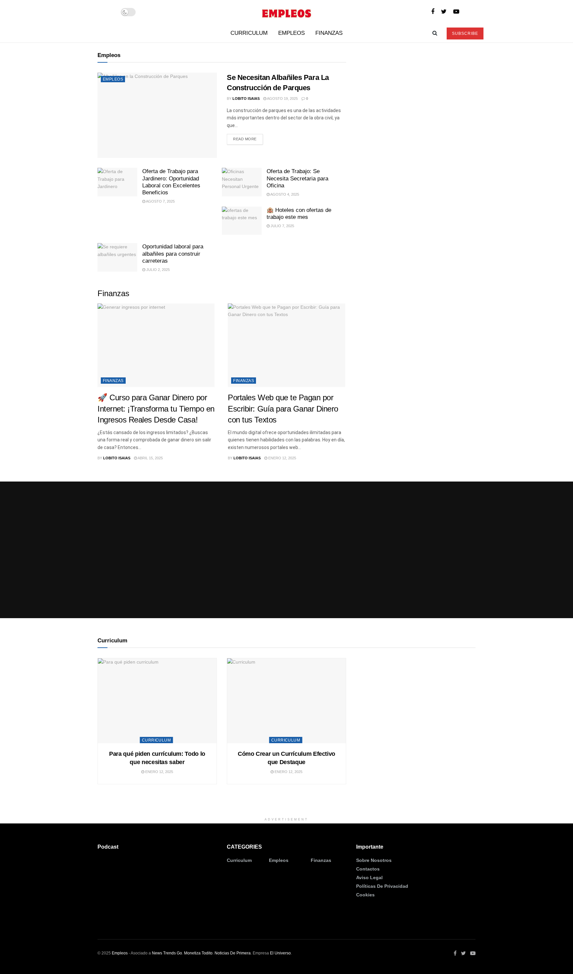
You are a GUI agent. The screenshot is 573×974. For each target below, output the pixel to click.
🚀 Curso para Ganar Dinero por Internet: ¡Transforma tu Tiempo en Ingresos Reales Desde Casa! (156, 408)
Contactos (368, 869)
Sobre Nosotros (374, 860)
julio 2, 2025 (157, 270)
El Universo (280, 953)
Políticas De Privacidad (382, 886)
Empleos (291, 33)
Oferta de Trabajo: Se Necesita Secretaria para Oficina (297, 178)
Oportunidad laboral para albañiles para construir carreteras (172, 253)
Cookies (365, 894)
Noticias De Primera (233, 953)
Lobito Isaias (246, 98)
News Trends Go (167, 953)
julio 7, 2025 (282, 226)
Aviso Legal (369, 877)
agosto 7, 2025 (160, 201)
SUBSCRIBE (465, 33)
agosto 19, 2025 (282, 98)
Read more (245, 139)
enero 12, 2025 (281, 458)
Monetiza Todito (198, 953)
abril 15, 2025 (150, 458)
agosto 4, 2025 (284, 194)
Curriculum (249, 33)
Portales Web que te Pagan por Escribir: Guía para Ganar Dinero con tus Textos (283, 408)
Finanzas (329, 33)
